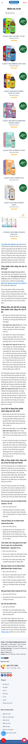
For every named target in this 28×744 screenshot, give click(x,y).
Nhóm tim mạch (6, 714)
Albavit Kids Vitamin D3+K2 (14, 178)
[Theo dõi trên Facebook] (2, 675)
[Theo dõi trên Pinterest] (8, 675)
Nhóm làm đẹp (6, 726)
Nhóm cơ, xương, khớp (8, 717)
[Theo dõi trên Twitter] (5, 675)
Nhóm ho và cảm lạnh (8, 729)
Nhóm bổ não (6, 720)
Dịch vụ (4, 690)
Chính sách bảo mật (7, 703)
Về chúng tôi (6, 684)
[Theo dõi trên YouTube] (10, 675)
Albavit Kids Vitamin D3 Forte (14, 150)
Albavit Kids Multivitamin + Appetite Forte (14, 92)
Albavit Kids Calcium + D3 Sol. (14, 36)
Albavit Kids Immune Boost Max (14, 64)
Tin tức (4, 697)
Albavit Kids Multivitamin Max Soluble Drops (14, 122)
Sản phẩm (5, 687)
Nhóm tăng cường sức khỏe (9, 733)
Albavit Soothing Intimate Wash (14, 204)
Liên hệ (4, 700)
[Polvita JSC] (14, 2)
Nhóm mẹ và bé (6, 723)
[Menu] (2, 3)
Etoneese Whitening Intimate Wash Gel (14, 233)
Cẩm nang (5, 693)
